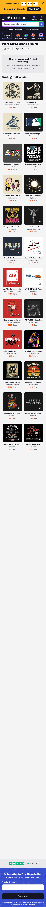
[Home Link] (16, 17)
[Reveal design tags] (18, 97)
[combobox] (20, 24)
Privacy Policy (30, 902)
